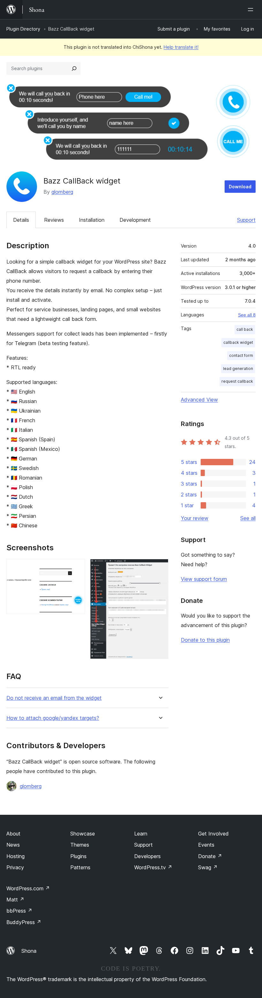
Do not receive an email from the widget (54, 698)
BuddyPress (23, 922)
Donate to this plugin (205, 640)
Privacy (15, 867)
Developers (147, 856)
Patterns (80, 867)
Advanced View (199, 399)
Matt (15, 899)
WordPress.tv (153, 867)
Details (21, 220)
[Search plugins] (74, 68)
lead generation (238, 368)
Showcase (82, 833)
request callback (237, 381)
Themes (79, 845)
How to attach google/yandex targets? (52, 718)
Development (135, 220)
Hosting (15, 856)
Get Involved (213, 833)
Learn (140, 833)
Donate (210, 856)
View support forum (204, 579)
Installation (91, 220)
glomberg (62, 192)
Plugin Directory (23, 29)
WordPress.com (28, 888)
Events (206, 845)
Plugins (78, 856)
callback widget (238, 342)
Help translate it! (181, 47)
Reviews (54, 220)
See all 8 (247, 314)
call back (244, 329)
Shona (28, 951)
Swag (208, 867)
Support (246, 220)
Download (240, 186)
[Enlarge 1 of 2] (76, 567)
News (13, 845)
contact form (241, 355)
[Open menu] (252, 9)
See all (248, 518)
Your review (194, 518)
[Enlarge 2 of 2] (160, 567)
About (13, 833)
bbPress (19, 911)
